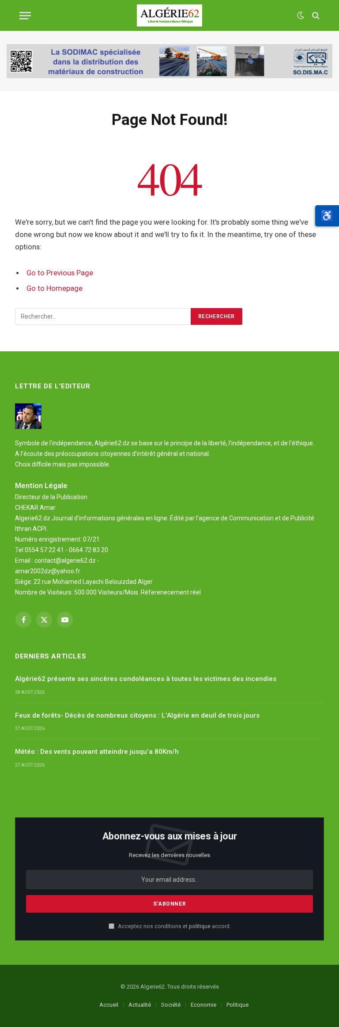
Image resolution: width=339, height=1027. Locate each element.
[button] (327, 215)
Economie (203, 1004)
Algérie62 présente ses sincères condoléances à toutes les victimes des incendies (145, 679)
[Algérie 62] (170, 15)
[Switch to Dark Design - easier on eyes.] (300, 15)
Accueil (108, 1004)
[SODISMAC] (169, 61)
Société (171, 1004)
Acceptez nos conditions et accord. (174, 926)
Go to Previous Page (59, 273)
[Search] (315, 16)
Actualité (139, 1004)
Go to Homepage (54, 288)
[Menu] (25, 16)
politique (200, 926)
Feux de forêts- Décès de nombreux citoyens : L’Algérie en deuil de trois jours (137, 715)
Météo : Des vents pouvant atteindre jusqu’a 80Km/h (97, 752)
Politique (237, 1004)
